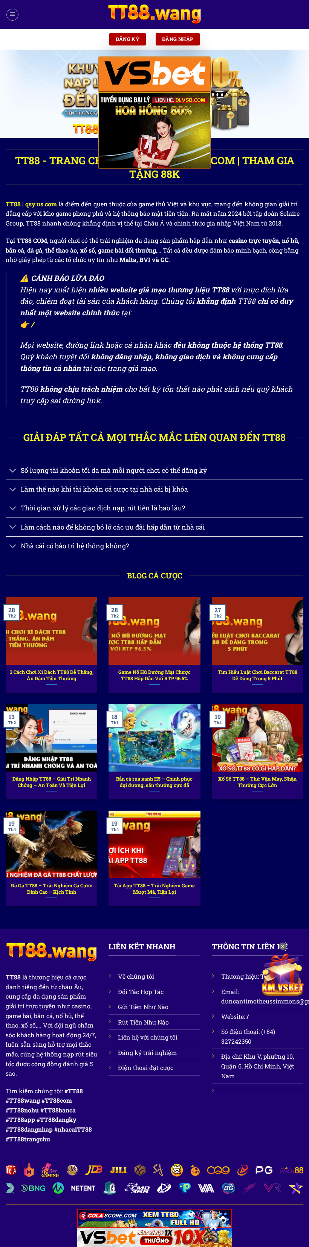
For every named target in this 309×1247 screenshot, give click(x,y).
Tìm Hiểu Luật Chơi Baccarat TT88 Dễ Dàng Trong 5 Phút (257, 675)
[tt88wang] (154, 14)
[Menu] (12, 15)
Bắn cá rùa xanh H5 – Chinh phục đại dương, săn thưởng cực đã (154, 782)
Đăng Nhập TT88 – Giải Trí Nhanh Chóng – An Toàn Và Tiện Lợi (51, 782)
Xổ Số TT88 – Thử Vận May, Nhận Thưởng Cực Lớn (257, 782)
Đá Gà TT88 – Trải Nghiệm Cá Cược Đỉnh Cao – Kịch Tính (51, 888)
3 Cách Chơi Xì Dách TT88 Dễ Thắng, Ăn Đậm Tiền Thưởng (51, 675)
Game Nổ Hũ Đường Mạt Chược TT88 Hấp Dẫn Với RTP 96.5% (154, 675)
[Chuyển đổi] (13, 471)
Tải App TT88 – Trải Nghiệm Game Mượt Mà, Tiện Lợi (154, 888)
